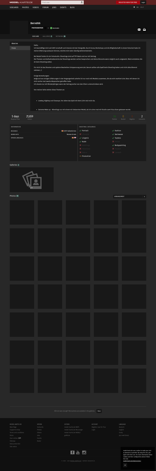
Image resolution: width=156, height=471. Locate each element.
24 (114, 117)
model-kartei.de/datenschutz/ (132, 461)
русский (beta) (124, 435)
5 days (15, 117)
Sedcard (35, 36)
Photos (25, 7)
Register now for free (128, 2)
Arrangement (119, 196)
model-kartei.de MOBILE (72, 432)
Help (142, 7)
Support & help (15, 430)
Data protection (15, 444)
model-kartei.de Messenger (73, 430)
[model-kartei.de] (21, 2)
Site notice (13, 446)
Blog (72, 7)
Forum (46, 7)
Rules (12, 435)
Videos (36, 7)
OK (125, 465)
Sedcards (14, 7)
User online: (15, 438)
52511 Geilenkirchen (69, 131)
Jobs (54, 7)
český (121, 432)
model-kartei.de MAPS (71, 427)
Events (63, 7)
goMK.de (67, 435)
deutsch (121, 427)
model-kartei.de (75, 461)
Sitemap (12, 441)
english (121, 430)
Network (60, 36)
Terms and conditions (17, 432)
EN (137, 7)
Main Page (13, 427)
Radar (39, 441)
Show (99, 411)
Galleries (47, 36)
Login (143, 2)
